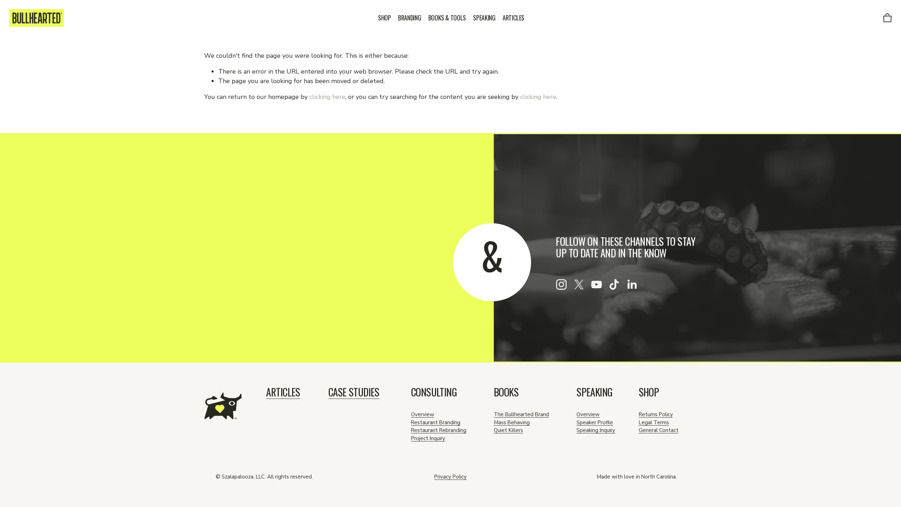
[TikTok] (614, 284)
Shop (384, 17)
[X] (579, 284)
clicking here (327, 97)
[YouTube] (596, 284)
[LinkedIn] (631, 284)
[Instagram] (561, 284)
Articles (513, 17)
